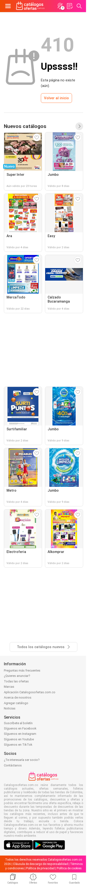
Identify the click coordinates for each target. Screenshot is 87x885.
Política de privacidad (40, 868)
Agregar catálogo (16, 703)
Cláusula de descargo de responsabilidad (40, 864)
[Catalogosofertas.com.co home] (30, 6)
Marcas (9, 686)
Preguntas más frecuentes (22, 670)
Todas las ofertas (16, 681)
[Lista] (69, 6)
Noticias (9, 708)
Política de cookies (69, 868)
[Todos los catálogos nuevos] (79, 126)
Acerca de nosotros (17, 697)
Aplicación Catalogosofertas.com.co (29, 692)
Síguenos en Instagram (20, 734)
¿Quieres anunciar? (17, 676)
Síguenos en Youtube (19, 739)
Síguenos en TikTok (18, 744)
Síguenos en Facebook (20, 728)
